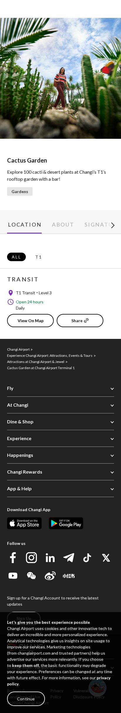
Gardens (19, 191)
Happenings (20, 455)
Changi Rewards (24, 471)
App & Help (19, 488)
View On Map (30, 320)
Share (77, 320)
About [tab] (63, 225)
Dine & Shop (20, 421)
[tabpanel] (60, 286)
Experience (19, 438)
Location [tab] (25, 225)
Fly (10, 388)
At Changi (17, 405)
